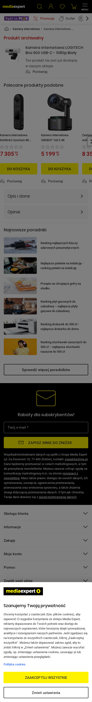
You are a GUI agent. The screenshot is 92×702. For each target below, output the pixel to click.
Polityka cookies (14, 664)
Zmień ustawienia (46, 692)
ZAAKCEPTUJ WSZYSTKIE (46, 677)
